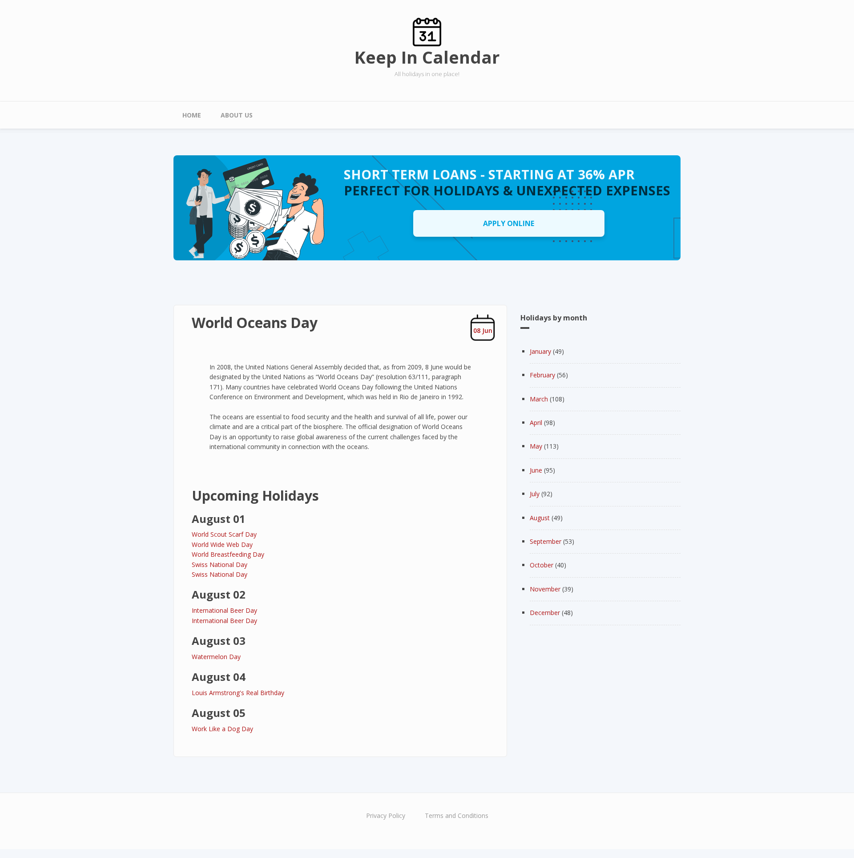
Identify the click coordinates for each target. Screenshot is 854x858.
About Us (237, 115)
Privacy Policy (385, 815)
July (535, 494)
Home (191, 115)
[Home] (427, 31)
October (541, 565)
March (539, 399)
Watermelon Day (216, 656)
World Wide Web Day (222, 544)
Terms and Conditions (456, 815)
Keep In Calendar (427, 57)
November (545, 589)
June (536, 470)
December (545, 612)
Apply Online (508, 223)
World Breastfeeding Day (228, 554)
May (536, 446)
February (542, 375)
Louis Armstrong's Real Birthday (238, 692)
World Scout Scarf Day (224, 534)
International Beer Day (224, 610)
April (536, 422)
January (540, 351)
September (545, 541)
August (540, 518)
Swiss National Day (219, 564)
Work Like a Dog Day (222, 728)
